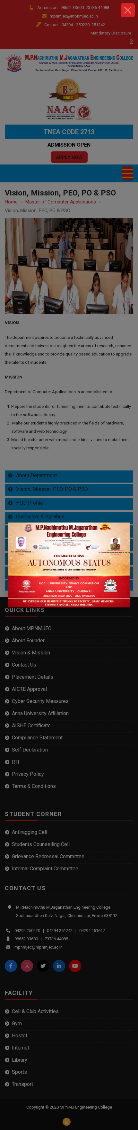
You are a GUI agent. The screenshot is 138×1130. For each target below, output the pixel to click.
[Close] (128, 10)
